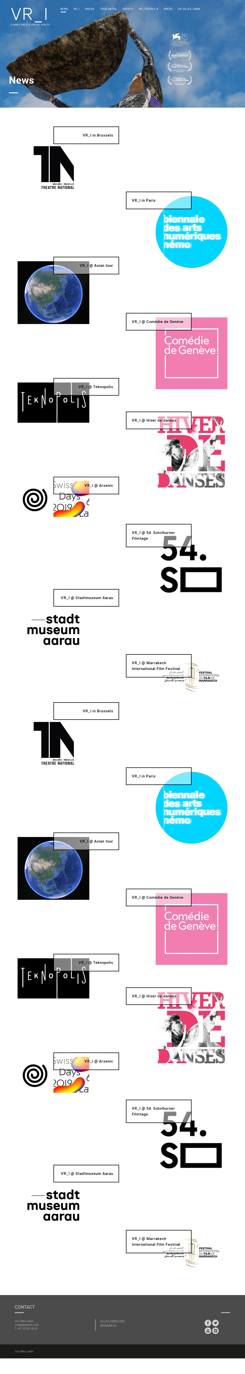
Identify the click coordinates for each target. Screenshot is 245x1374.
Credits (127, 9)
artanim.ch (108, 1325)
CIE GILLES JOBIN (189, 9)
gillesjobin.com (112, 1321)
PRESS (168, 9)
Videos (90, 9)
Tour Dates (108, 9)
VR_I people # (148, 9)
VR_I (76, 9)
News (64, 9)
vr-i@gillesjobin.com (27, 1324)
